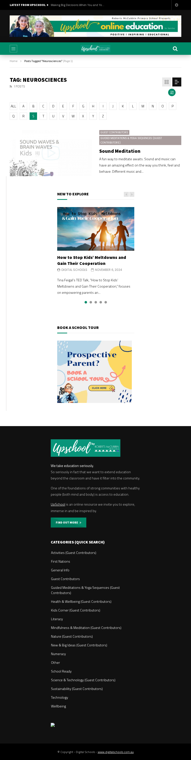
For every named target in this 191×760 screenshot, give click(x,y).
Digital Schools (74, 270)
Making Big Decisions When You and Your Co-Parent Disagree (78, 4)
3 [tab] (96, 302)
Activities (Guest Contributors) (73, 552)
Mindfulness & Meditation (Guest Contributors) (86, 627)
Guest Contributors (114, 132)
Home (13, 61)
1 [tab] (86, 302)
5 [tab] (105, 302)
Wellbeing (58, 706)
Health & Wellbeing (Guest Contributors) (81, 601)
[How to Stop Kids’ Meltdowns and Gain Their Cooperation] (95, 228)
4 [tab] (100, 302)
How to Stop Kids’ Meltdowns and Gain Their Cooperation (91, 260)
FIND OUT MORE (68, 522)
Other (55, 662)
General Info (60, 570)
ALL (13, 106)
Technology (59, 697)
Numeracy (58, 653)
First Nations (60, 561)
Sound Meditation (120, 151)
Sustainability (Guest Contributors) (77, 688)
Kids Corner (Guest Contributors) (75, 610)
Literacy (57, 618)
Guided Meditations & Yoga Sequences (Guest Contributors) (131, 140)
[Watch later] (176, 5)
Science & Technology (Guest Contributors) (83, 680)
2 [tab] (91, 302)
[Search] (175, 48)
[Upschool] (95, 48)
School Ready (61, 671)
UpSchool (58, 504)
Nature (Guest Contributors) (72, 636)
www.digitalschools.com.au (116, 752)
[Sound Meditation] (51, 153)
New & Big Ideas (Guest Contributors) (79, 645)
